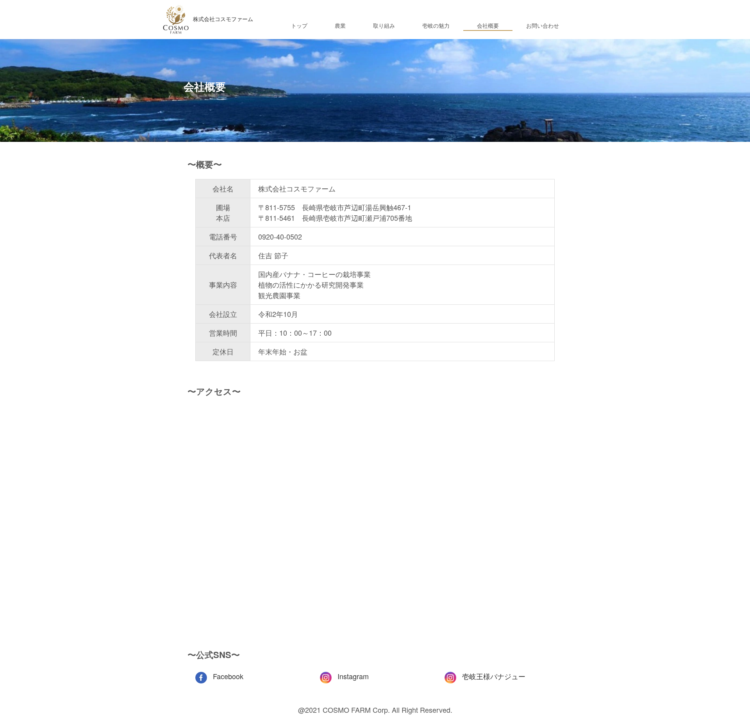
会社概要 (488, 25)
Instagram (353, 676)
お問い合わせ (542, 25)
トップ (299, 25)
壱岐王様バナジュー (493, 676)
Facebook (228, 676)
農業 (340, 25)
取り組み (384, 25)
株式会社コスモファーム (223, 19)
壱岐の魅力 (436, 25)
